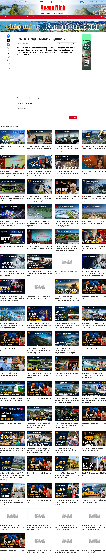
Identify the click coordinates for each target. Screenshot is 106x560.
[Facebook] (81, 2)
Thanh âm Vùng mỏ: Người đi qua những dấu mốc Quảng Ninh (67, 197)
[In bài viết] (8, 53)
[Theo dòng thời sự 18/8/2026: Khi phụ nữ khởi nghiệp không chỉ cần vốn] (39, 236)
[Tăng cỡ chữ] (8, 57)
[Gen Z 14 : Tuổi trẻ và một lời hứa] (12, 236)
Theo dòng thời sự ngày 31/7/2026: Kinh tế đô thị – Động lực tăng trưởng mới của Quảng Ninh (67, 350)
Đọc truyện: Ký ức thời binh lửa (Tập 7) (12, 349)
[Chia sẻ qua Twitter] (8, 40)
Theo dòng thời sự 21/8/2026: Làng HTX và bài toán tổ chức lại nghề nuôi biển (38, 223)
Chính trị (6, 17)
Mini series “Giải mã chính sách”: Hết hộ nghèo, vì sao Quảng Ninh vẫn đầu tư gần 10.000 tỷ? (39, 527)
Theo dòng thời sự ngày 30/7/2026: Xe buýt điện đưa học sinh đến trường (39, 375)
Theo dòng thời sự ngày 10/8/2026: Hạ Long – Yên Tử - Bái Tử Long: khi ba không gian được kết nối (67, 299)
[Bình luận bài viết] (8, 67)
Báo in (64, 2)
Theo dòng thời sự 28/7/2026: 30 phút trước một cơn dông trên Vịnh (11, 399)
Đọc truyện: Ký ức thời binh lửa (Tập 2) (39, 501)
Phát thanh (55, 2)
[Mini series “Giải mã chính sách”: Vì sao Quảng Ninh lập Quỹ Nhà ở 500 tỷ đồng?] (12, 490)
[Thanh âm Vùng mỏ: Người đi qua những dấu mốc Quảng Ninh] (67, 186)
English (87, 1)
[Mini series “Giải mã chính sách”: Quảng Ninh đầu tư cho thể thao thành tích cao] (67, 438)
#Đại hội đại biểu (24, 98)
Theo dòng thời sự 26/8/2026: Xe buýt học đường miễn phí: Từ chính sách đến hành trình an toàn (12, 198)
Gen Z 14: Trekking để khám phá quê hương (12, 148)
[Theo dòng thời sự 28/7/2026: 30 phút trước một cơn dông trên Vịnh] (12, 388)
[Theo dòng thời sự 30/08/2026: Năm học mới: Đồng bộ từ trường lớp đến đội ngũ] (39, 137)
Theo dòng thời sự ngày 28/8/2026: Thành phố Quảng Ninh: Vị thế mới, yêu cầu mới (12, 174)
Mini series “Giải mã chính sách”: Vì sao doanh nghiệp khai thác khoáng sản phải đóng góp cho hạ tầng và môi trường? (12, 476)
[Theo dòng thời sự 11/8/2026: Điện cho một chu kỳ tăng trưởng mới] (39, 286)
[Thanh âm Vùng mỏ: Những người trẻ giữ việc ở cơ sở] (67, 363)
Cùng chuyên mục (9, 126)
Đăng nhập (100, 1)
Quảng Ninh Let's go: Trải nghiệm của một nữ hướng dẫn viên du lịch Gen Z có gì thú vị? (39, 174)
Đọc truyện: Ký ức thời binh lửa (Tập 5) (39, 399)
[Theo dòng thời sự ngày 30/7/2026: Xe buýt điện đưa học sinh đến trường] (39, 363)
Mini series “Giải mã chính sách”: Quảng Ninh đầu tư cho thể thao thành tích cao (65, 450)
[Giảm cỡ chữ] (8, 62)
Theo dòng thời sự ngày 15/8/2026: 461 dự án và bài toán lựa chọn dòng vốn (12, 273)
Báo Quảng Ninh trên (62, 44)
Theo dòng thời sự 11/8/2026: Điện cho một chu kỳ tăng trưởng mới (38, 297)
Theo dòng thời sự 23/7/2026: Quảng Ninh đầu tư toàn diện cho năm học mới (12, 450)
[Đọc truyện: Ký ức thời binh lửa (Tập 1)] (12, 540)
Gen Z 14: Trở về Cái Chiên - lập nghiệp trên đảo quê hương (10, 374)
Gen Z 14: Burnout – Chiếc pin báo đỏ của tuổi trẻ (67, 272)
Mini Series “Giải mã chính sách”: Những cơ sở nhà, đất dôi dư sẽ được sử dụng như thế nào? (67, 475)
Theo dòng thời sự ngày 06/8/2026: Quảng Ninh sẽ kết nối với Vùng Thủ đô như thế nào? (11, 325)
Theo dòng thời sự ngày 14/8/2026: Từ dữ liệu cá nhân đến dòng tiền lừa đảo (39, 273)
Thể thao (78, 17)
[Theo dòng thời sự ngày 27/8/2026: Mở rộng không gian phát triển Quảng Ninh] (67, 162)
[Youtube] (83, 2)
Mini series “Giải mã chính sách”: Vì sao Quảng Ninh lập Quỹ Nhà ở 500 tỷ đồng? (11, 502)
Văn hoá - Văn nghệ (32, 17)
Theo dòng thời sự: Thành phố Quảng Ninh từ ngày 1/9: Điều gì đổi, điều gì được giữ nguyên (39, 198)
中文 (91, 1)
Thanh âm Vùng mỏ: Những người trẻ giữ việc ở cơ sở (66, 374)
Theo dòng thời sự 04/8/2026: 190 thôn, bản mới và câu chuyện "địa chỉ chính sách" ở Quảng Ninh (67, 325)
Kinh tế (14, 17)
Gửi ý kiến (73, 117)
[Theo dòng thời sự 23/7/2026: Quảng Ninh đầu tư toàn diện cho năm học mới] (12, 438)
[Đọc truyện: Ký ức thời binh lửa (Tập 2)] (39, 490)
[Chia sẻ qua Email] (8, 44)
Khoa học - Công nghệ (56, 17)
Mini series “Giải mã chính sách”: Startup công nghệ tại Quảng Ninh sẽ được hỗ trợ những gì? (67, 527)
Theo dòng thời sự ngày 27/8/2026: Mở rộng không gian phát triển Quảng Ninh (67, 174)
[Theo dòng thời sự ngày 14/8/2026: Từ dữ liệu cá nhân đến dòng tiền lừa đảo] (39, 261)
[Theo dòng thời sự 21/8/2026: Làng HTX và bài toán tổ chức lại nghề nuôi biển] (39, 211)
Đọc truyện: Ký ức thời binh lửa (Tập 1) (12, 551)
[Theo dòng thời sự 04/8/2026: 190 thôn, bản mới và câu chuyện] (67, 313)
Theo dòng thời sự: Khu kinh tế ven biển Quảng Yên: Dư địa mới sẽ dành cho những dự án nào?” (67, 223)
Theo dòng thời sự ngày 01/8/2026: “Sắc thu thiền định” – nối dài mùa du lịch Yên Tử (39, 350)
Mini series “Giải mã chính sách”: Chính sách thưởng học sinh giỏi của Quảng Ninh (12, 527)
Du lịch (43, 17)
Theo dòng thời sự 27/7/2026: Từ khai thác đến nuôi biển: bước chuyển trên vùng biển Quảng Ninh (67, 400)
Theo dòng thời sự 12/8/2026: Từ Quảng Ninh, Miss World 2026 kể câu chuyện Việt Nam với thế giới (12, 298)
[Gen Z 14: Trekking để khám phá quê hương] (12, 137)
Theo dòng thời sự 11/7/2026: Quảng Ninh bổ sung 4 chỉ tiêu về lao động (67, 551)
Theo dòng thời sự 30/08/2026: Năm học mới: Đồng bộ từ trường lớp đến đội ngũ (39, 149)
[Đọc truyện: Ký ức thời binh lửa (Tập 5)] (39, 388)
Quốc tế (85, 17)
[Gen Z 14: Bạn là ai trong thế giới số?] (12, 413)
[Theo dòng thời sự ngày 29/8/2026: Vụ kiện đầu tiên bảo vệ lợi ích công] (67, 137)
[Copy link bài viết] (8, 49)
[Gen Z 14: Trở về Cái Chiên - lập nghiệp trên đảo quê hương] (12, 363)
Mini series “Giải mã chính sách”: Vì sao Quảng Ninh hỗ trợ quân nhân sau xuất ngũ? (66, 502)
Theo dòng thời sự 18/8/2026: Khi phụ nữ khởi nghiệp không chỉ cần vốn (39, 247)
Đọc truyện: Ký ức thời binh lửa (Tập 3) (39, 474)
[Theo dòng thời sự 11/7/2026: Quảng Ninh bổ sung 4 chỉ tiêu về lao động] (67, 540)
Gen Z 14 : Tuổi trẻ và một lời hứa (13, 246)
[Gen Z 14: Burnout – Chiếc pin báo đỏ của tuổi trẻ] (67, 261)
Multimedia (94, 17)
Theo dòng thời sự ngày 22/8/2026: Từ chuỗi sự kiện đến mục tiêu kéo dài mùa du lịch (12, 223)
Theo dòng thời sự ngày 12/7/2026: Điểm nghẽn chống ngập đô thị (39, 551)
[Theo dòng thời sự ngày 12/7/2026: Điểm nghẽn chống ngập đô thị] (39, 540)
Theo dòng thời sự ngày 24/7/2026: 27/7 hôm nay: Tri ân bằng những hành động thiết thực (66, 425)
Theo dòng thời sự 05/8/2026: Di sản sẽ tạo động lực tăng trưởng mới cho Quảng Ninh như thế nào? (39, 325)
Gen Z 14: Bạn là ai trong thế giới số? (12, 423)
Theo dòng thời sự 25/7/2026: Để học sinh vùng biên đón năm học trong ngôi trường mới (38, 425)
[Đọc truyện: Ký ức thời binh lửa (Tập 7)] (12, 338)
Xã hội (21, 17)
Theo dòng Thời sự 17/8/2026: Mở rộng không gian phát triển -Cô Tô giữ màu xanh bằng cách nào (66, 248)
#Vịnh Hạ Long (35, 98)
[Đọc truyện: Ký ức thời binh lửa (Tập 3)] (39, 463)
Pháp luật (69, 17)
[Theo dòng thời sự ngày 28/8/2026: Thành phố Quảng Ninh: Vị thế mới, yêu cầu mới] (12, 162)
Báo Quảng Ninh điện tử (53, 9)
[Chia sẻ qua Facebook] (8, 36)
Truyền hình (45, 2)
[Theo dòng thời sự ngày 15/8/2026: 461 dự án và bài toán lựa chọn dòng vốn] (12, 261)
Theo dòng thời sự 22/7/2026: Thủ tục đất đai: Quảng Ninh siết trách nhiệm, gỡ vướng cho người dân (38, 450)
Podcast (19, 35)
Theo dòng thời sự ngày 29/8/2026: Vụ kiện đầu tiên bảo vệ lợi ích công (66, 149)
